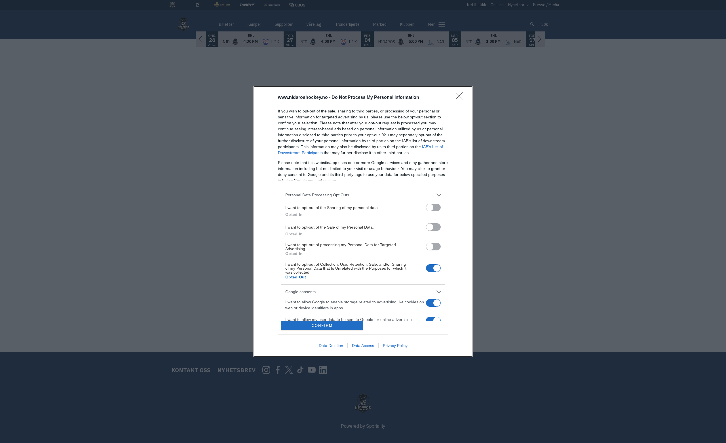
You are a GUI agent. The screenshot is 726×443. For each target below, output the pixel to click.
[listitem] (363, 195)
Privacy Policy (395, 345)
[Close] (461, 97)
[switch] (433, 207)
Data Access (363, 345)
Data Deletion (331, 345)
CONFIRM (322, 325)
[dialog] (363, 221)
